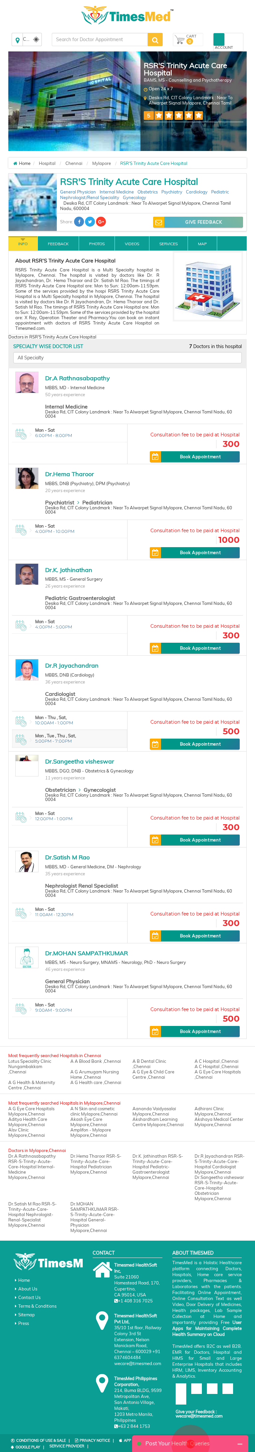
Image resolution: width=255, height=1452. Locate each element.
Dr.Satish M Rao (67, 857)
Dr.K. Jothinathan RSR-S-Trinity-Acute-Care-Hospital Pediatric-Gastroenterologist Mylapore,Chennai (157, 1166)
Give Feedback (203, 222)
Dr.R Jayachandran (72, 665)
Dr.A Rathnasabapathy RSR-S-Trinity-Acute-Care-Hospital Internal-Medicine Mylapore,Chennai (32, 1166)
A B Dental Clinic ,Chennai (149, 1063)
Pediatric (220, 191)
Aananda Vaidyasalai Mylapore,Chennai (154, 1111)
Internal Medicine (117, 191)
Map (202, 243)
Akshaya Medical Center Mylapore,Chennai (219, 1122)
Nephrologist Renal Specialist (81, 885)
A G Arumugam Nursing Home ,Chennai (94, 1074)
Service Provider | (68, 1446)
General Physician (78, 191)
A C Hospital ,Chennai (216, 1061)
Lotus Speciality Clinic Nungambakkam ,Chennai (29, 1066)
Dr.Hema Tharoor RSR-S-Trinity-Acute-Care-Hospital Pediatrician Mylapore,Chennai (96, 1164)
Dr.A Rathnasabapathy (77, 378)
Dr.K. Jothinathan (68, 570)
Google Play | (30, 1447)
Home (24, 1280)
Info (23, 243)
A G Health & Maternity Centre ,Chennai (31, 1085)
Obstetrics (147, 191)
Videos (132, 243)
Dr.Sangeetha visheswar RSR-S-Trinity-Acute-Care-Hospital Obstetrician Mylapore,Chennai (219, 1188)
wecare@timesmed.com (199, 1415)
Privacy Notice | (97, 1440)
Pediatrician (97, 502)
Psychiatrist (59, 502)
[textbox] (100, 39)
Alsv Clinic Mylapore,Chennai (26, 1132)
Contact (104, 1253)
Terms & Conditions (37, 1306)
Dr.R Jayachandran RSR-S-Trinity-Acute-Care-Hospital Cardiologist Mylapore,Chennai (220, 1164)
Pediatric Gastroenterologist (80, 598)
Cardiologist (60, 693)
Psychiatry (171, 191)
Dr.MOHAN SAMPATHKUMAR (86, 953)
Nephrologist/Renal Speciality (89, 197)
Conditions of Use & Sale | (43, 1440)
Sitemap (26, 1314)
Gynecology (134, 197)
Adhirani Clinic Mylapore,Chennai (213, 1111)
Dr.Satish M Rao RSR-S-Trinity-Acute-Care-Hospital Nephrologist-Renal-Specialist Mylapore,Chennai (32, 1214)
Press (23, 1323)
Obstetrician (60, 789)
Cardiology (197, 191)
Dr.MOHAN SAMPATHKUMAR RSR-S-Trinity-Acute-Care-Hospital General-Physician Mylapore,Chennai (94, 1217)
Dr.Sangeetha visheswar (79, 761)
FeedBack (58, 243)
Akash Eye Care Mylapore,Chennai (88, 1122)
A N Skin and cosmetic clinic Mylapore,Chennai (94, 1111)
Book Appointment (200, 456)
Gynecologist (100, 789)
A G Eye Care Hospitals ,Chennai (218, 1074)
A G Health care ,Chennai (95, 1082)
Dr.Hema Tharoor (69, 474)
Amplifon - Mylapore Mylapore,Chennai (90, 1132)
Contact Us (29, 1297)
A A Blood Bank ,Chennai (95, 1061)
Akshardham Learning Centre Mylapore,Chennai (158, 1122)
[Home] (15, 163)
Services (168, 243)
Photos (97, 243)
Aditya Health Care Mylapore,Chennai (27, 1122)
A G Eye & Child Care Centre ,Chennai (153, 1074)
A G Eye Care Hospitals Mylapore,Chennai (31, 1111)
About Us (27, 1288)
